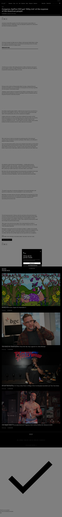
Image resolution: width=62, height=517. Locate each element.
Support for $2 (31, 263)
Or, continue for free (32, 268)
